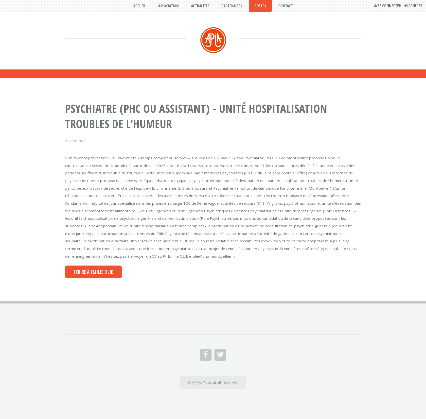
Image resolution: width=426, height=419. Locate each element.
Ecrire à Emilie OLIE (93, 272)
